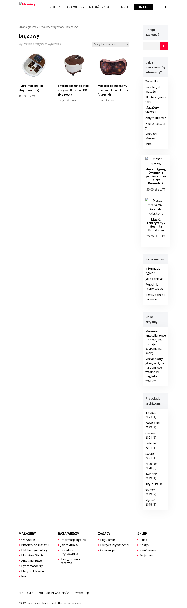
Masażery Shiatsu (33, 555)
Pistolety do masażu (35, 545)
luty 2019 (151, 484)
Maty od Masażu (32, 571)
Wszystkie (152, 81)
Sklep (143, 540)
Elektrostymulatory (34, 550)
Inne (148, 144)
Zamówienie (148, 550)
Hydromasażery (32, 566)
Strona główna (28, 27)
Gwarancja (107, 550)
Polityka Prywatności (114, 545)
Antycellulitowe (155, 118)
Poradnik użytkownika (69, 552)
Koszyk (144, 545)
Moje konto (148, 555)
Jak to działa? (154, 279)
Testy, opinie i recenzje (70, 561)
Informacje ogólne (73, 540)
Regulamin (107, 540)
